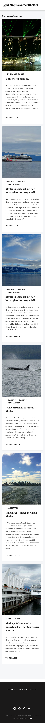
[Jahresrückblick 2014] (22, 45)
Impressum (34, 689)
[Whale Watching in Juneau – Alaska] (22, 371)
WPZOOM (28, 718)
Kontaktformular (22, 689)
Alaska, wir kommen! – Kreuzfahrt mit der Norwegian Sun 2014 (22, 627)
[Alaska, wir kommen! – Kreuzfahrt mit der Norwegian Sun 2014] (22, 589)
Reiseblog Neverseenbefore (20, 5)
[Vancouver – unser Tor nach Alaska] (22, 479)
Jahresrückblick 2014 (17, 78)
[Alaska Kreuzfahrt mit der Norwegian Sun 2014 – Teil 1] (22, 260)
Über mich (11, 689)
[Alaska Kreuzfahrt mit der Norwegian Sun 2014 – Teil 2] (22, 152)
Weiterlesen (11, 118)
